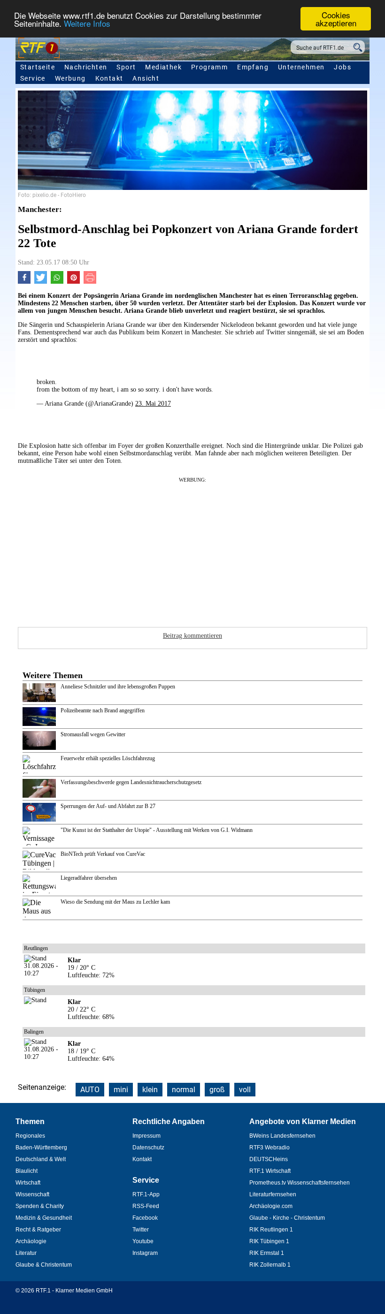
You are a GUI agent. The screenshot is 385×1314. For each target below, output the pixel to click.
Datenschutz (148, 1147)
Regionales (30, 1136)
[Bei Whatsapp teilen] (57, 281)
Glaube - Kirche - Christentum (287, 1218)
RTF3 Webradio (269, 1147)
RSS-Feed (145, 1206)
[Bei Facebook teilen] (24, 281)
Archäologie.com (271, 1206)
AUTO (90, 1089)
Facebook (145, 1218)
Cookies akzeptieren (336, 19)
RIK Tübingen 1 (269, 1241)
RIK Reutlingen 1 (271, 1229)
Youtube (143, 1241)
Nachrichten (85, 67)
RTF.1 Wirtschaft (270, 1171)
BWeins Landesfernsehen (282, 1136)
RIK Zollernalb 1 (270, 1264)
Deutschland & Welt (40, 1159)
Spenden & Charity (39, 1206)
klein (150, 1089)
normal (183, 1089)
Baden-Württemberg (41, 1147)
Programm (209, 67)
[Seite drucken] (90, 281)
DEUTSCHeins (268, 1159)
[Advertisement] (192, 549)
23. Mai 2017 (153, 403)
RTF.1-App (146, 1194)
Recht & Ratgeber (38, 1229)
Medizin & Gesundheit (43, 1218)
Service (33, 78)
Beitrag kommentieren (192, 635)
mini (121, 1089)
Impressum (146, 1136)
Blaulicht (26, 1171)
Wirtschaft (27, 1182)
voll (245, 1089)
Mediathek (163, 67)
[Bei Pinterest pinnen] (73, 281)
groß (217, 1089)
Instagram (145, 1253)
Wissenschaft (32, 1194)
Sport (126, 67)
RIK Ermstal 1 (266, 1253)
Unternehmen (301, 67)
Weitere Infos (87, 23)
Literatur (26, 1253)
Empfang (253, 67)
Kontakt (109, 78)
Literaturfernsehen (272, 1194)
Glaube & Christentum (43, 1264)
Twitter (140, 1229)
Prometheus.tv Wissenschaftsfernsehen (299, 1182)
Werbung (70, 78)
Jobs (342, 67)
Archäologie (30, 1241)
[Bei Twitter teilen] (40, 281)
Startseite (37, 67)
